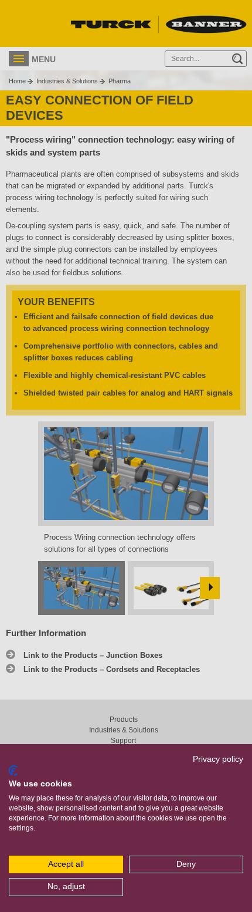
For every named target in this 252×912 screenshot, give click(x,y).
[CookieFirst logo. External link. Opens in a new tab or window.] (13, 770)
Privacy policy (218, 759)
